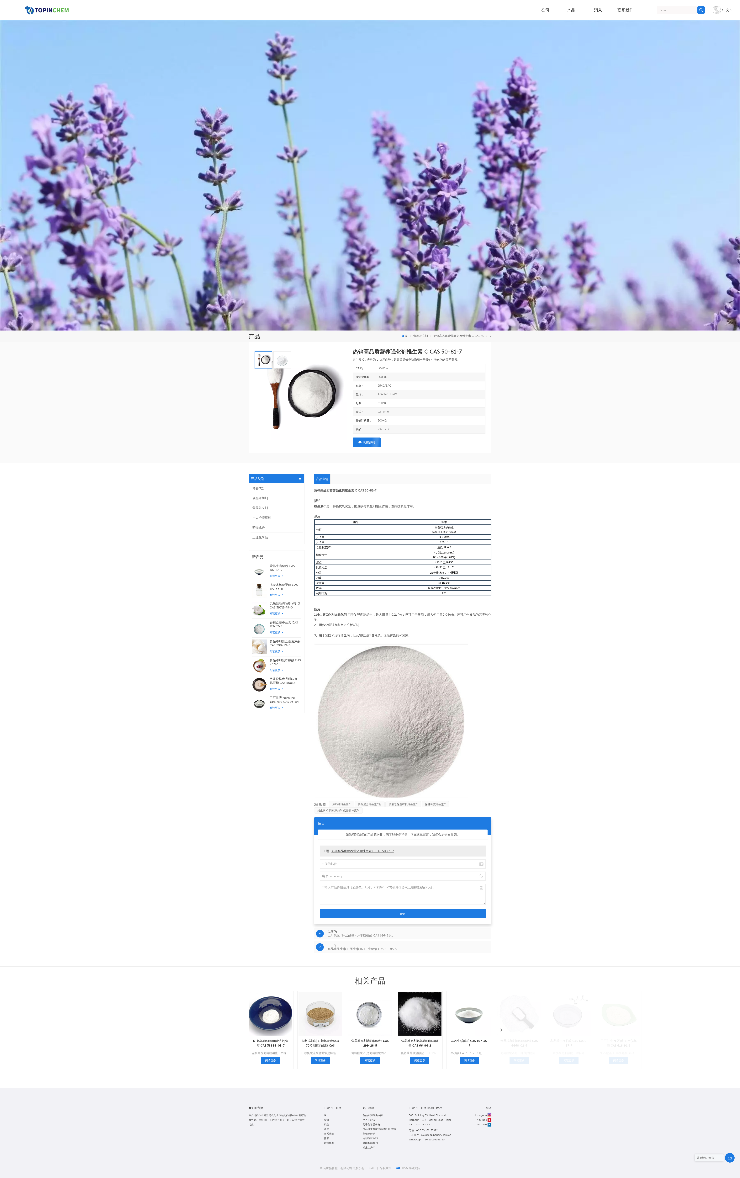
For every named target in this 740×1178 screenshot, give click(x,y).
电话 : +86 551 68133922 (423, 1130)
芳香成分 (258, 488)
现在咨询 (369, 442)
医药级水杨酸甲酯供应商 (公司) (380, 1129)
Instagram (481, 1115)
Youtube (482, 1119)
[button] (501, 1030)
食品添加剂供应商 (373, 1115)
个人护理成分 (370, 1119)
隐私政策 (385, 1168)
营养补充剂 (260, 508)
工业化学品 (260, 537)
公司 (545, 10)
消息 (598, 10)
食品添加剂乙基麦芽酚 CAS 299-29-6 (285, 643)
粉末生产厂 (369, 1147)
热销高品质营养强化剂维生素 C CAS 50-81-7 (362, 851)
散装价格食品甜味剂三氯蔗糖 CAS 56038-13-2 (285, 681)
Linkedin (482, 1124)
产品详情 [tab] (322, 479)
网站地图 (329, 1143)
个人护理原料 (261, 518)
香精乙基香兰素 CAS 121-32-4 (284, 624)
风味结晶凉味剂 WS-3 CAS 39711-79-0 (285, 605)
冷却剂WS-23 (370, 1138)
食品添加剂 (260, 498)
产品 (571, 10)
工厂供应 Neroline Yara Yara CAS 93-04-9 (285, 700)
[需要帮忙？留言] (730, 1158)
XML (371, 1168)
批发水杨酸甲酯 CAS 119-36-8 (284, 587)
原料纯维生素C (341, 804)
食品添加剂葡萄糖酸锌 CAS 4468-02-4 (519, 1043)
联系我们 (625, 10)
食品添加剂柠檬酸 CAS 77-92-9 (285, 662)
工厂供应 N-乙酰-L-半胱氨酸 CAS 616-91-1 (618, 1043)
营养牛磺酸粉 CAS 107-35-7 (282, 568)
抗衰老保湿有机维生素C (403, 804)
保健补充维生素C (435, 804)
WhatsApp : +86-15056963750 (427, 1139)
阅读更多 (275, 575)
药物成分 (258, 527)
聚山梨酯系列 (370, 1143)
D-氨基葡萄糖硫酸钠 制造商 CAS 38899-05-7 (270, 1043)
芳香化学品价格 (371, 1124)
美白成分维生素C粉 (369, 804)
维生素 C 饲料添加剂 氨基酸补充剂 (338, 810)
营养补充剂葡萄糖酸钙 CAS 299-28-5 (370, 1043)
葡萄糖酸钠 (369, 1133)
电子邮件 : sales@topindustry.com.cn (430, 1134)
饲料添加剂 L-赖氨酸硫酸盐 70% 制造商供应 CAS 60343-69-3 (320, 1043)
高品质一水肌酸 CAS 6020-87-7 (569, 1043)
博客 (326, 1138)
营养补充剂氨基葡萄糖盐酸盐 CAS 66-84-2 (419, 1043)
